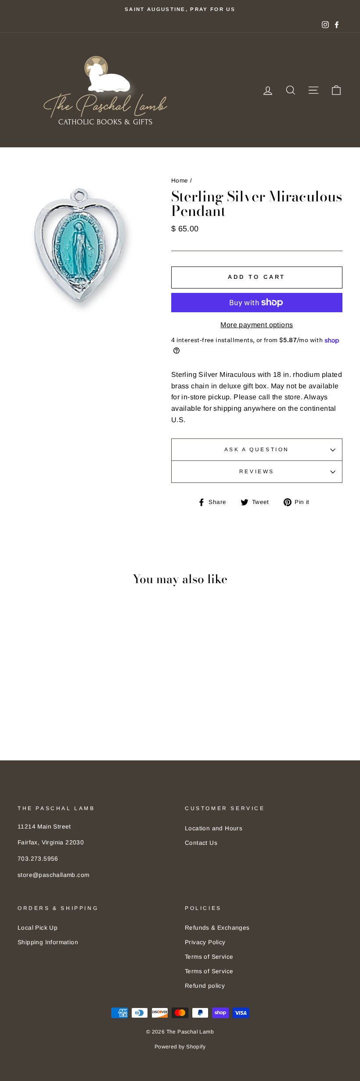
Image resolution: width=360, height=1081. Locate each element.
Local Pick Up (38, 927)
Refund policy (205, 985)
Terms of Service (209, 956)
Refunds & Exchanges (217, 927)
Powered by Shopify (180, 1047)
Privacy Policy (205, 942)
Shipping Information (48, 942)
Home (179, 180)
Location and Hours (213, 828)
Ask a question (256, 449)
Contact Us (201, 843)
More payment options (256, 325)
